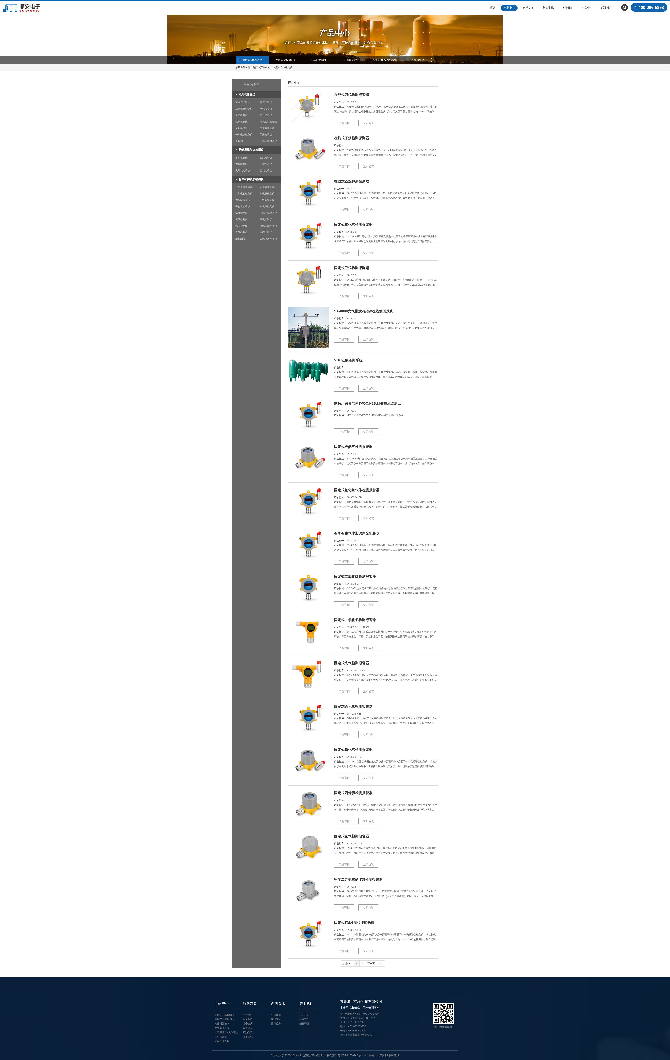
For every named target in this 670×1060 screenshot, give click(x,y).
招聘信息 (276, 1023)
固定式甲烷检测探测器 (351, 268)
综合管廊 (248, 1023)
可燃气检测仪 (242, 102)
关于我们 (567, 7)
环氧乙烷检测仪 (268, 121)
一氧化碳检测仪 (243, 134)
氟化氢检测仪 (267, 206)
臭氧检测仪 (241, 115)
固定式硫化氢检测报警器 (353, 706)
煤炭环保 (248, 1028)
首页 (492, 7)
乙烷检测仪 (266, 157)
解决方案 (528, 7)
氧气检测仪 (266, 115)
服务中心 (587, 7)
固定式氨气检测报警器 (351, 836)
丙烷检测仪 (241, 164)
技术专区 (276, 1019)
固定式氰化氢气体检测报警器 (356, 490)
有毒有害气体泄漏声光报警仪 (356, 533)
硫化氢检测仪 (242, 128)
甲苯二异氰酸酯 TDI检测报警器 (358, 879)
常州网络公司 (371, 1055)
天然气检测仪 (242, 170)
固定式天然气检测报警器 (353, 447)
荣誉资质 (304, 1023)
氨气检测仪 (241, 121)
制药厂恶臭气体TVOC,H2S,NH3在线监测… (367, 403)
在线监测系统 (351, 59)
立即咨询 (368, 123)
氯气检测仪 (266, 102)
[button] (432, 60)
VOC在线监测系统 (348, 360)
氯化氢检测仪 (267, 128)
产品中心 (509, 7)
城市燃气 (248, 1036)
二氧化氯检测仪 (243, 108)
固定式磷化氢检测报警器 (353, 750)
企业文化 (304, 1019)
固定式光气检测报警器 (351, 663)
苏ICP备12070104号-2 (350, 1055)
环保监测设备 (222, 1041)
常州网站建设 (391, 1055)
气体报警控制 (318, 59)
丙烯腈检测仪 (242, 200)
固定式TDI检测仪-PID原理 (354, 923)
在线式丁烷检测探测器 (351, 138)
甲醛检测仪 (266, 134)
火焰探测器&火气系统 (385, 59)
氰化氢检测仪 (267, 193)
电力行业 (248, 1014)
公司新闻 (276, 1014)
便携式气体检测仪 (285, 59)
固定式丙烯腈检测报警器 (353, 793)
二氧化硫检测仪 (243, 193)
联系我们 (606, 7)
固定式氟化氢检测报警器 (353, 224)
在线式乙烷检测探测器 (351, 181)
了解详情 (344, 123)
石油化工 (248, 1032)
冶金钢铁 (248, 1019)
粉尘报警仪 (418, 59)
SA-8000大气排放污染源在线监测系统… (365, 311)
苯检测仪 (240, 141)
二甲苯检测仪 (267, 200)
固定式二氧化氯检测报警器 (355, 620)
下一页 (371, 963)
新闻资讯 (548, 7)
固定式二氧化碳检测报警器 (355, 576)
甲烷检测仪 (241, 157)
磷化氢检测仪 (242, 206)
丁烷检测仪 (266, 164)
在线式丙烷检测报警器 (351, 95)
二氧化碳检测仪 (268, 141)
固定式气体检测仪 (252, 59)
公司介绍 (304, 1014)
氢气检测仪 (266, 108)
